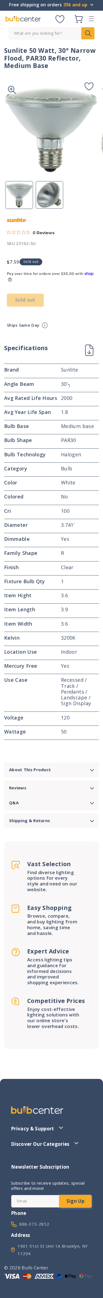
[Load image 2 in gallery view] (49, 194)
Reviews (17, 787)
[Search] (87, 33)
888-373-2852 (34, 1224)
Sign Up (75, 1201)
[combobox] (51, 33)
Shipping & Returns (29, 820)
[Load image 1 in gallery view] (19, 194)
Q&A (14, 802)
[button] (91, 19)
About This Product (30, 769)
